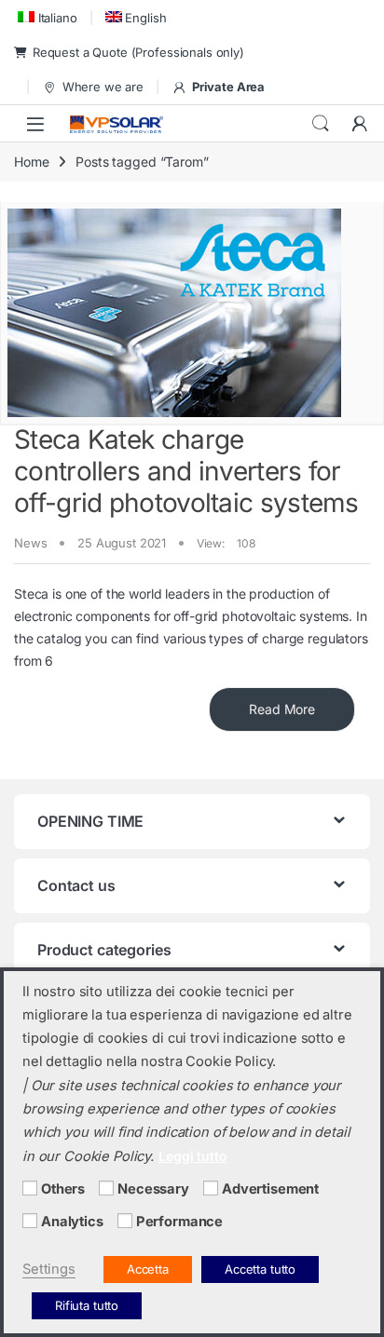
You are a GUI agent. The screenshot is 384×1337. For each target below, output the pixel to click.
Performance (179, 1221)
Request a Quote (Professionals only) (138, 52)
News (30, 542)
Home (31, 161)
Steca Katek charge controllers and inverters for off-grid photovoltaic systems (186, 471)
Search (320, 124)
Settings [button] (48, 1269)
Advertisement (270, 1189)
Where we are (103, 86)
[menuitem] (45, 17)
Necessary (153, 1189)
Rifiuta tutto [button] (86, 1305)
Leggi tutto (192, 1156)
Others (63, 1189)
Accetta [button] (148, 1269)
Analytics (72, 1221)
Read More (282, 709)
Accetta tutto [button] (260, 1269)
